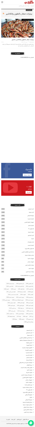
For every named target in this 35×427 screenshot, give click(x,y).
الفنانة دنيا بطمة (22, 292)
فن (31, 316)
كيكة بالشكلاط (11, 316)
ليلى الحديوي (29, 319)
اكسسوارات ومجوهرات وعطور (26, 340)
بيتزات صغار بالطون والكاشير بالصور (23, 39)
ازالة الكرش (29, 289)
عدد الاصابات (10, 313)
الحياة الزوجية (29, 345)
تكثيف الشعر (29, 305)
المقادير (30, 294)
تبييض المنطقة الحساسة (17, 300)
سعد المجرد (12, 308)
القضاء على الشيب (11, 292)
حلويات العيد (31, 268)
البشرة (13, 289)
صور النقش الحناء (28, 385)
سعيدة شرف (21, 311)
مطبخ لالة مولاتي (28, 395)
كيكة (19, 316)
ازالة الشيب (9, 286)
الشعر (6, 289)
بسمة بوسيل (29, 297)
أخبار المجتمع (31, 209)
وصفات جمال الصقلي (28, 407)
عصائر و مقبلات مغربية (29, 255)
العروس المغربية (28, 350)
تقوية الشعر (21, 303)
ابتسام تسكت (10, 283)
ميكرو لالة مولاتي (31, 215)
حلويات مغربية (31, 232)
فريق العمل (19, 419)
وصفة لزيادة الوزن (28, 322)
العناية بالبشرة (31, 219)
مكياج (31, 397)
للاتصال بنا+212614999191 (27, 57)
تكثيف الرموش (11, 303)
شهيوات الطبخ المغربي (29, 222)
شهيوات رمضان (31, 262)
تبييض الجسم (29, 300)
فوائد (25, 316)
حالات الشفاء (29, 308)
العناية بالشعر (31, 225)
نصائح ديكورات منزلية (27, 405)
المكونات (23, 294)
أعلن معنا (13, 419)
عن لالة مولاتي (26, 419)
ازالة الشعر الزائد (19, 286)
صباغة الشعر (29, 313)
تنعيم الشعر (11, 305)
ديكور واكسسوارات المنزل (26, 375)
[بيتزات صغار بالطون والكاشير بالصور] (17, 28)
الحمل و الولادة (29, 343)
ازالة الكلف (21, 289)
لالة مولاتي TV (31, 229)
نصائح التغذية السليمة (27, 402)
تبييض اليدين (6, 300)
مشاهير (21, 319)
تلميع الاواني (20, 305)
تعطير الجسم (29, 303)
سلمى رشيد (12, 311)
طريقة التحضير (20, 313)
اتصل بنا (8, 419)
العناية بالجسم (31, 245)
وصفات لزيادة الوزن (30, 272)
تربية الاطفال (29, 365)
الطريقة (30, 292)
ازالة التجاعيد (29, 286)
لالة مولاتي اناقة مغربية (29, 248)
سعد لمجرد (30, 311)
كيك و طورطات (31, 242)
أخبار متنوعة (31, 212)
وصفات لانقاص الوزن (29, 265)
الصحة (32, 238)
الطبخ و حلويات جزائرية (27, 348)
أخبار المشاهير (31, 235)
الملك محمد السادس (13, 294)
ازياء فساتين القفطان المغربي (28, 252)
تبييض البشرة (10, 297)
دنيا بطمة (21, 308)
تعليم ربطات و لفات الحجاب (26, 367)
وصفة (14, 319)
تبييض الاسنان (20, 297)
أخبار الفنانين (29, 283)
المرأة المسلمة (29, 360)
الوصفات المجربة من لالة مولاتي (27, 20)
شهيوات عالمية (31, 258)
